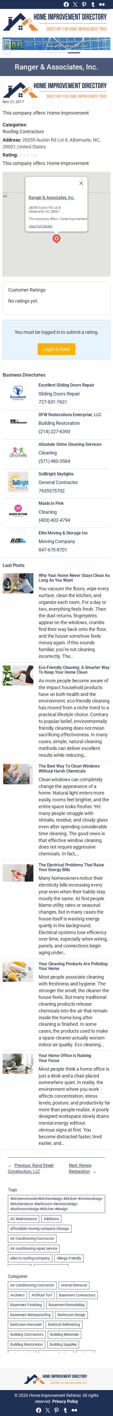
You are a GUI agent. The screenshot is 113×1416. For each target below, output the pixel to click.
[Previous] (7, 46)
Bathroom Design (72, 1315)
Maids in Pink (51, 503)
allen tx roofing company (30, 1258)
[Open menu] (105, 6)
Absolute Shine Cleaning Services (70, 444)
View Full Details (41, 226)
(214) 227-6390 (54, 431)
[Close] (81, 183)
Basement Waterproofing (30, 1315)
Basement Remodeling (67, 1305)
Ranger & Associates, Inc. (52, 197)
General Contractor (58, 482)
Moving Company (57, 541)
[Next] (106, 46)
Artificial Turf (42, 1295)
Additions (51, 1219)
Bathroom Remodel (25, 1324)
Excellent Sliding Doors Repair (66, 385)
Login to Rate (56, 349)
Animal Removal (74, 1285)
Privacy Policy (65, 1401)
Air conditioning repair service (33, 1248)
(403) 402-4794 (54, 520)
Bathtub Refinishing (64, 1324)
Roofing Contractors (23, 131)
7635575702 (52, 491)
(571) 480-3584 (54, 461)
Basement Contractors (77, 1295)
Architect (17, 1295)
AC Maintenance (23, 1219)
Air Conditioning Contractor (32, 1238)
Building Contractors (26, 1334)
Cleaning (48, 452)
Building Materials (64, 1334)
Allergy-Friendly (69, 1258)
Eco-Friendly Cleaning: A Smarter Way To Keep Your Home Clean (74, 670)
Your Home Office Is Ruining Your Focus (65, 1058)
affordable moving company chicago (39, 1228)
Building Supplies (63, 1344)
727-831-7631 (53, 402)
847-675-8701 (53, 550)
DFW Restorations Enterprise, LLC (70, 414)
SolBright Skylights (56, 474)
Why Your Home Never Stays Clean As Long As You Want (74, 578)
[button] (56, 239)
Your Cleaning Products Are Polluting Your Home (73, 966)
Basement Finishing (26, 1305)
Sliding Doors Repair (59, 393)
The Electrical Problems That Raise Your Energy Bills (71, 867)
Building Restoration (59, 423)
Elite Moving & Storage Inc (63, 533)
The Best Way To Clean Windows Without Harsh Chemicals (69, 768)
